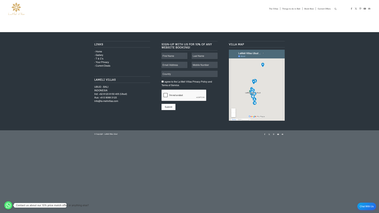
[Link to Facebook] (351, 8)
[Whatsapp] (8, 205)
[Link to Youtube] (365, 8)
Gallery (99, 55)
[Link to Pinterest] (360, 8)
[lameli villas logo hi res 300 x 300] (16, 8)
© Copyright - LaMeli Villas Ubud (105, 134)
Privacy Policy (199, 81)
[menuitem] (273, 8)
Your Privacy (102, 62)
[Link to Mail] (369, 8)
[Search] (335, 8)
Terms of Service (170, 85)
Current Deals (103, 65)
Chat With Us (367, 206)
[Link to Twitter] (356, 8)
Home (99, 51)
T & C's (99, 58)
